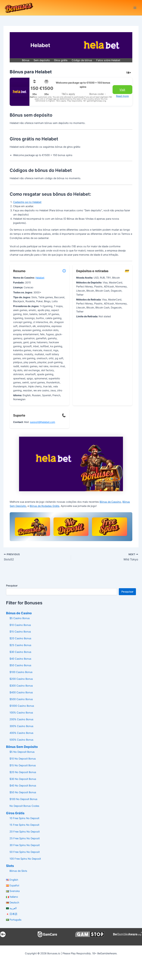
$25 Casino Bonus (20, 645)
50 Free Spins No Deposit (25, 852)
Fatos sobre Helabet (108, 60)
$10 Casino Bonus (20, 625)
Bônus (25, 60)
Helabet (40, 277)
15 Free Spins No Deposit (24, 824)
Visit (122, 89)
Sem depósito (42, 60)
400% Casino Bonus (21, 733)
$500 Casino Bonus (21, 699)
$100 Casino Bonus (21, 672)
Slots (10, 866)
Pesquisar (11, 585)
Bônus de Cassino (110, 501)
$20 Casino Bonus (20, 638)
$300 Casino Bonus (21, 685)
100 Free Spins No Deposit (25, 858)
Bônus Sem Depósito (22, 747)
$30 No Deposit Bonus (23, 779)
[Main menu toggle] (135, 7)
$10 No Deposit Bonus (23, 758)
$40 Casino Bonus (20, 658)
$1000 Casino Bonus (22, 705)
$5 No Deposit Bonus (22, 751)
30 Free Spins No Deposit (25, 845)
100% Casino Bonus (21, 712)
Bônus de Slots (18, 870)
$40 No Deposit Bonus (23, 785)
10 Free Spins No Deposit (24, 818)
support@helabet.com (42, 422)
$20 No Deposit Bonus (23, 772)
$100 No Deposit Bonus (23, 799)
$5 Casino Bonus (20, 618)
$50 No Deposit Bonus (23, 792)
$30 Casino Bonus (20, 652)
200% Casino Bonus (21, 719)
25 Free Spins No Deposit (25, 838)
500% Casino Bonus (21, 739)
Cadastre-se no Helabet (27, 202)
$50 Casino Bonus (20, 665)
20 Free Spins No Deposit (25, 831)
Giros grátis (61, 60)
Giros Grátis (15, 813)
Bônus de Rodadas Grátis (44, 506)
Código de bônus (82, 60)
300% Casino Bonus (21, 726)
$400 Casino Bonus (21, 692)
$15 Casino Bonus (20, 631)
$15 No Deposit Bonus (23, 765)
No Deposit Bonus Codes (24, 805)
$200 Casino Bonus (21, 678)
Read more (122, 96)
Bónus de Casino (19, 613)
